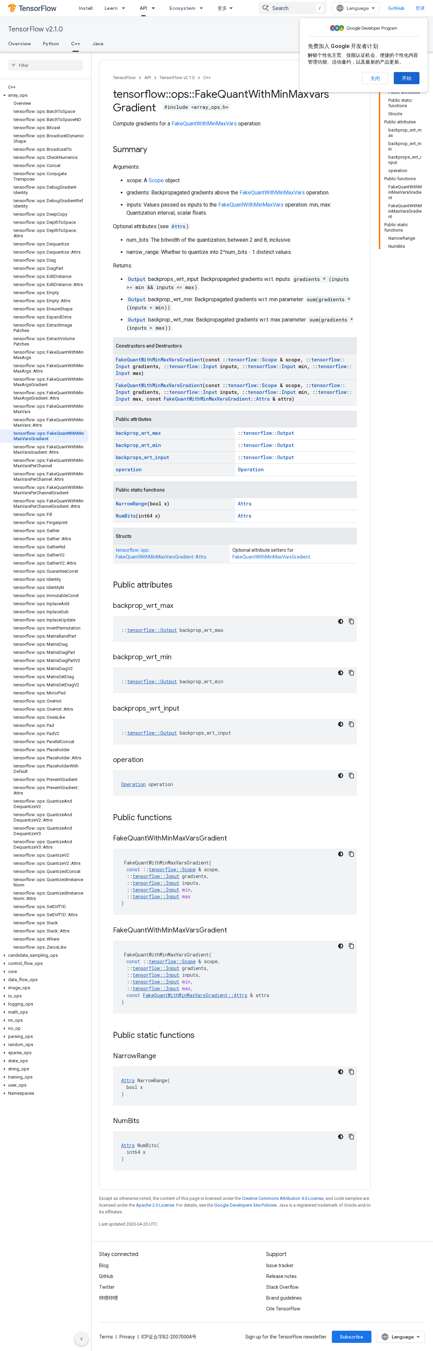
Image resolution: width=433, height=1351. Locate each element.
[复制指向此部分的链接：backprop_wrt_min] (178, 658)
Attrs (178, 226)
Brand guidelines (284, 1298)
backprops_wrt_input (142, 457)
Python (51, 44)
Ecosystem (182, 8)
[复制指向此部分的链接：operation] (150, 760)
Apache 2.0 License (155, 1205)
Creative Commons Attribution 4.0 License (282, 1198)
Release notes (281, 1276)
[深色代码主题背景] (340, 621)
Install (85, 8)
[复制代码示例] (351, 621)
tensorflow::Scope (252, 359)
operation (129, 469)
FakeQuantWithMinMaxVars (204, 123)
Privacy (127, 1337)
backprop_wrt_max (138, 433)
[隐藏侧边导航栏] (81, 1339)
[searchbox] (45, 65)
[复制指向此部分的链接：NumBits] (146, 1121)
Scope (156, 180)
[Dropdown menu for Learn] (125, 8)
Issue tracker (280, 1265)
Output (136, 279)
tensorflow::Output (268, 433)
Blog (104, 1265)
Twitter (107, 1287)
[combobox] (292, 8)
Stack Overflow (282, 1287)
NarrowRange (131, 503)
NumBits (126, 516)
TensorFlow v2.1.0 (35, 29)
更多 (222, 8)
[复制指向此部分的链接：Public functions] (178, 818)
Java (97, 44)
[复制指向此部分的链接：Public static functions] (201, 1036)
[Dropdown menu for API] (155, 8)
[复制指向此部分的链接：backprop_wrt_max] (180, 606)
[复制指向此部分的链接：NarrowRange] (163, 1056)
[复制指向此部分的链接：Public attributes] (179, 586)
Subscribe (351, 1337)
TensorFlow (124, 77)
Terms (106, 1337)
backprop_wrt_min (138, 445)
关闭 (375, 78)
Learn (111, 8)
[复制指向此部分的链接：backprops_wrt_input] (186, 709)
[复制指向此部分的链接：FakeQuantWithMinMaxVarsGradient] (234, 839)
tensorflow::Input (193, 366)
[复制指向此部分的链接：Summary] (154, 150)
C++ (75, 44)
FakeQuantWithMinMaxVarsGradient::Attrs (217, 399)
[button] (44, 95)
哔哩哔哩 (108, 1298)
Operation (251, 469)
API (143, 8)
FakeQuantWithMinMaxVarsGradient (159, 359)
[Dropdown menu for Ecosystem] (203, 8)
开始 (406, 78)
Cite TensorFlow (283, 1308)
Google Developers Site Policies (245, 1205)
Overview (19, 44)
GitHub (396, 8)
